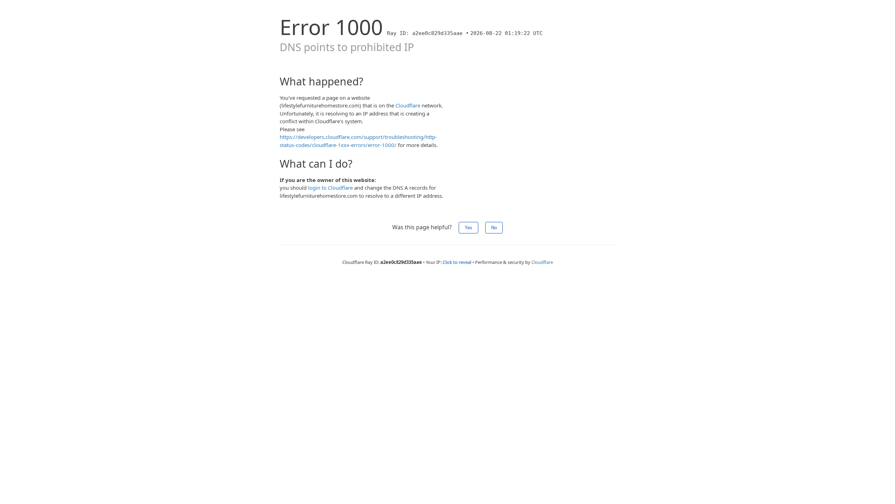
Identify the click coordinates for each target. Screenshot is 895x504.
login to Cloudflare (330, 187)
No (494, 227)
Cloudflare (407, 105)
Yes (468, 227)
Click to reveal (457, 262)
